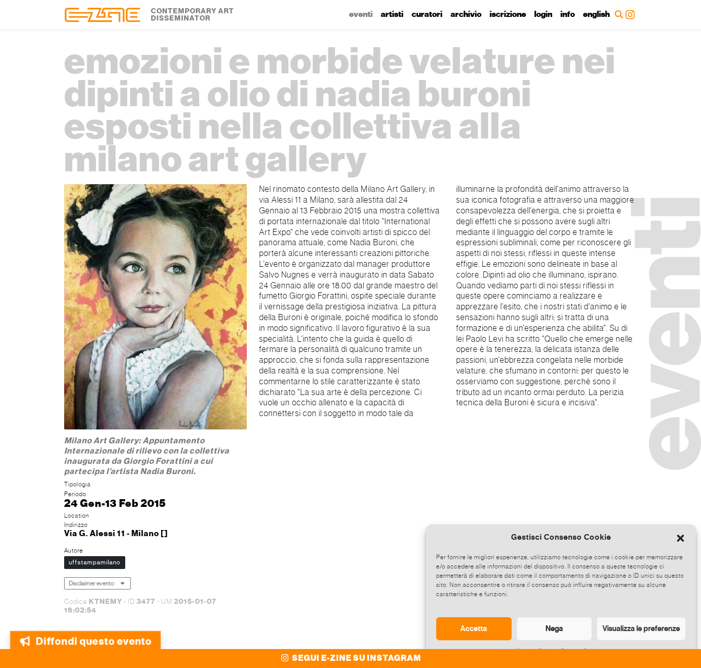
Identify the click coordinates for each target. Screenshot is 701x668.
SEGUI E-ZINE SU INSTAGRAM (355, 658)
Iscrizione (508, 14)
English (596, 14)
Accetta (473, 628)
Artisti (392, 14)
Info (567, 14)
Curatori (427, 14)
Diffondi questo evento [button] (93, 638)
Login (543, 14)
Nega (554, 628)
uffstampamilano (95, 562)
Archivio (466, 14)
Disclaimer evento (91, 583)
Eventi (361, 14)
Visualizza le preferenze (641, 628)
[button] (680, 537)
